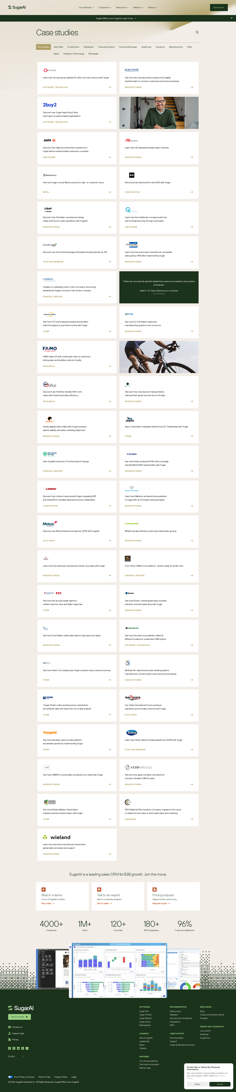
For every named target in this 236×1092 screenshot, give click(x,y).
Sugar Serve (145, 1021)
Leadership (144, 1041)
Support (173, 1041)
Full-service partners (148, 1061)
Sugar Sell (144, 1011)
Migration (174, 1014)
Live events (205, 1030)
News (141, 1044)
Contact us (17, 1027)
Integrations (175, 1021)
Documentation (177, 1037)
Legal (73, 1076)
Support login (18, 1033)
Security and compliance (181, 1018)
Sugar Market (145, 1018)
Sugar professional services (182, 1044)
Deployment (175, 1011)
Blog (202, 1011)
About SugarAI (146, 1037)
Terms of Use (44, 1076)
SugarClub (205, 1037)
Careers (143, 1048)
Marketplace (145, 1025)
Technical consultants (149, 1064)
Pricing (15, 1039)
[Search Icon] (197, 32)
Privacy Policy (60, 1076)
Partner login (145, 1067)
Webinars (204, 1034)
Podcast (203, 1018)
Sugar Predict (145, 1014)
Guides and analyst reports (212, 1014)
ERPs (172, 1025)
